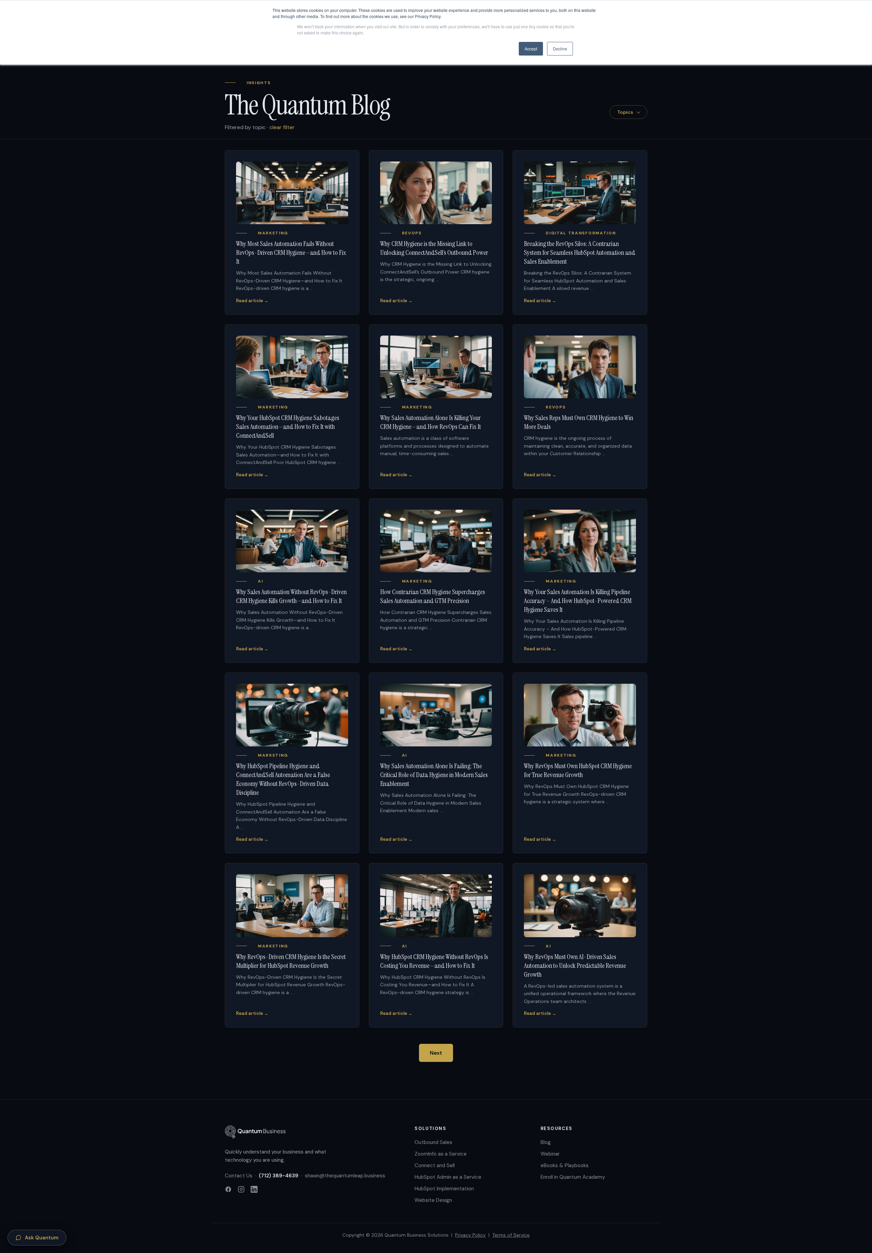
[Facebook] (228, 1190)
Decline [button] (560, 48)
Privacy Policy (470, 1235)
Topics (625, 112)
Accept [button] (531, 48)
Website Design (433, 1200)
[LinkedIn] (254, 1190)
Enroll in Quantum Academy (573, 1177)
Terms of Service (511, 1235)
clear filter (282, 127)
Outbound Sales (433, 1142)
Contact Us (238, 1175)
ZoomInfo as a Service (441, 1153)
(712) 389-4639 (278, 1175)
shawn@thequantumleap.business (345, 1175)
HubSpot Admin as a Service (448, 1177)
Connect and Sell (435, 1165)
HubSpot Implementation (444, 1188)
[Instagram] (241, 1190)
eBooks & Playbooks (565, 1165)
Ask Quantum (42, 1238)
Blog (546, 1142)
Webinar (550, 1153)
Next (436, 1052)
